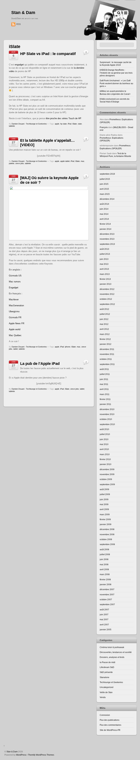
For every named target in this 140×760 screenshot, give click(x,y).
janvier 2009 (105, 524)
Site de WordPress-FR (110, 730)
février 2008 (105, 579)
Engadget (13, 287)
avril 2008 (104, 569)
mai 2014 (104, 214)
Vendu (103, 697)
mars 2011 (104, 394)
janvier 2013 (105, 284)
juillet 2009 (105, 494)
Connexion (105, 715)
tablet (15, 349)
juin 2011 (104, 379)
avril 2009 (104, 509)
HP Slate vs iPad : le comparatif (48, 54)
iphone (67, 347)
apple (57, 124)
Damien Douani (18, 124)
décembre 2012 (107, 289)
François (104, 127)
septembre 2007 (107, 604)
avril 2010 (104, 449)
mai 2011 (104, 384)
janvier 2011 (105, 404)
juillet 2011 (105, 374)
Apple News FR (16, 323)
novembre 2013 (107, 239)
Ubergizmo (14, 311)
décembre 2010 (107, 409)
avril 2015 (104, 189)
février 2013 (105, 279)
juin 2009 (104, 499)
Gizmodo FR (15, 317)
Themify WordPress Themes (41, 755)
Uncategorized (106, 687)
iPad (69, 124)
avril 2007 (104, 624)
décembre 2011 (107, 349)
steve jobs (19, 163)
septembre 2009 (107, 484)
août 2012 (104, 309)
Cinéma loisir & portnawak (112, 647)
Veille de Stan (106, 692)
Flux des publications (109, 720)
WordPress (21, 755)
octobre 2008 (106, 539)
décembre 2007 (107, 589)
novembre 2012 (107, 294)
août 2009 (104, 489)
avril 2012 (104, 329)
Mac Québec (15, 335)
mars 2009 (105, 514)
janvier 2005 (105, 629)
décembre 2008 (107, 529)
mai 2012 (104, 324)
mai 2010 (104, 444)
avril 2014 (104, 219)
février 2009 (105, 519)
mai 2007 (104, 619)
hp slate (63, 124)
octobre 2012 (106, 299)
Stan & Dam (12, 751)
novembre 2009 (107, 474)
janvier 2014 (105, 229)
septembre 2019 (107, 174)
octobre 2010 (106, 419)
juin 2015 (104, 184)
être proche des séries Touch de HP (63, 118)
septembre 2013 (107, 244)
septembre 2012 (107, 304)
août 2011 (104, 369)
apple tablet (65, 161)
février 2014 (105, 224)
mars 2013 (105, 274)
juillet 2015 (105, 179)
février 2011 (105, 399)
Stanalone (104, 677)
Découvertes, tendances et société (116, 652)
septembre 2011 (107, 364)
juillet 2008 (105, 554)
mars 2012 (105, 334)
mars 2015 (105, 194)
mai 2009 (104, 504)
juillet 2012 (105, 314)
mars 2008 (105, 574)
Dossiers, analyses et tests (112, 657)
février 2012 (105, 339)
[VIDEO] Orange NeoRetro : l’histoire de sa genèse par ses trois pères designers (116, 73)
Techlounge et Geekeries (36, 124)
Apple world (14, 329)
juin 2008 (104, 559)
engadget (19, 64)
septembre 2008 (107, 544)
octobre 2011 (106, 359)
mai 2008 (104, 564)
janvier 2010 (105, 464)
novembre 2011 (107, 354)
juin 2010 (104, 439)
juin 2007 (104, 614)
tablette (12, 126)
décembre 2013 (107, 234)
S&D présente (106, 672)
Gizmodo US (15, 275)
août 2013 (104, 249)
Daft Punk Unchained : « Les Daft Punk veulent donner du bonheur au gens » (116, 83)
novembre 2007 (107, 594)
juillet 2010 (105, 434)
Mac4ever (14, 299)
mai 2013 (104, 264)
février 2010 (105, 459)
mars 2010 (105, 454)
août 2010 (104, 429)
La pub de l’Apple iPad (40, 363)
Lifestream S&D (107, 667)
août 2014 (104, 204)
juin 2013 (104, 259)
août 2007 (104, 609)
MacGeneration (16, 305)
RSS (18, 24)
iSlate (74, 124)
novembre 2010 (107, 414)
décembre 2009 (107, 469)
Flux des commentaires (110, 725)
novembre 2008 (107, 534)
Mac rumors (15, 281)
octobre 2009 (106, 479)
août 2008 (104, 549)
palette (11, 163)
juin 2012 (104, 319)
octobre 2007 (106, 599)
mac (82, 161)
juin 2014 (104, 209)
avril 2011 (104, 389)
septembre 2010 (107, 424)
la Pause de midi (107, 662)
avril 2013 (104, 269)
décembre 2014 (107, 199)
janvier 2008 (105, 584)
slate (80, 124)
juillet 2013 (105, 254)
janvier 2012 (105, 344)
